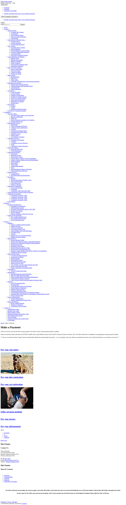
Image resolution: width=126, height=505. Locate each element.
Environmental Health (13, 152)
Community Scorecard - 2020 (19, 195)
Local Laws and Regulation (18, 98)
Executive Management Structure (20, 52)
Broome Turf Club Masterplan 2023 (20, 249)
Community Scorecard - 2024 (19, 198)
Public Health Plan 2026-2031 (19, 171)
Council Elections (16, 54)
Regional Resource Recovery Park (20, 248)
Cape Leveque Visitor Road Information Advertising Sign (26, 280)
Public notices (15, 80)
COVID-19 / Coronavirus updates (17, 110)
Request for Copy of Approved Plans (21, 235)
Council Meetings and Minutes (16, 57)
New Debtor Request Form (18, 218)
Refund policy (15, 103)
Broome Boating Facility (17, 240)
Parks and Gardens (13, 147)
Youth (12, 144)
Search (2, 24)
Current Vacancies (16, 43)
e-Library (13, 129)
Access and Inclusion (16, 187)
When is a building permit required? (20, 224)
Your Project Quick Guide (18, 229)
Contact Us (7, 308)
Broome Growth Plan (17, 211)
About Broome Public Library (19, 132)
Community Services (13, 138)
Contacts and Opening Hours (19, 131)
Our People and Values (17, 35)
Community (7, 112)
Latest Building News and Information (21, 231)
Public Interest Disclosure (18, 100)
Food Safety (14, 154)
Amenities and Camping (17, 140)
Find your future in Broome (18, 37)
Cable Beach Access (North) (18, 306)
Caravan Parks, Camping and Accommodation (23, 158)
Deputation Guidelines (17, 66)
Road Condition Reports (17, 303)
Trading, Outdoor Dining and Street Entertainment (24, 160)
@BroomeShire (8, 477)
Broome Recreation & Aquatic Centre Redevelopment (25, 241)
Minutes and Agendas (17, 60)
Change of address (16, 72)
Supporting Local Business (18, 206)
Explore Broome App (17, 121)
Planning (10, 281)
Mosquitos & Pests (16, 155)
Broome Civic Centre (13, 311)
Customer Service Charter (18, 47)
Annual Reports (15, 87)
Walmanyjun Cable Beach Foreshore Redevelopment (25, 243)
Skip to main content (6, 1)
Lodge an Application (17, 228)
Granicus (24, 503)
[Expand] (9, 29)
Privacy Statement (12, 502)
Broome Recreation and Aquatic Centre (18, 314)
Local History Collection (17, 137)
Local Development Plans (18, 283)
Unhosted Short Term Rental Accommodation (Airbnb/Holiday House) (30, 294)
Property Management (14, 297)
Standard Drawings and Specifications (21, 274)
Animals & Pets (15, 174)
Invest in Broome (15, 212)
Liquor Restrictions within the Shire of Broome (20, 192)
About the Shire (12, 30)
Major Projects (11, 238)
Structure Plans (15, 285)
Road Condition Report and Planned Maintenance (24, 277)
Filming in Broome (16, 184)
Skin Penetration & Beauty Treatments (21, 169)
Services (6, 221)
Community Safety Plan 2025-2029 (20, 191)
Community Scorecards (14, 194)
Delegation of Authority (17, 101)
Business (6, 203)
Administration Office (13, 309)
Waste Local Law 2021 (17, 263)
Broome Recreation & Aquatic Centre (21, 180)
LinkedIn (6, 478)
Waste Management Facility (18, 261)
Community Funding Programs (19, 146)
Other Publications (16, 89)
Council (6, 29)
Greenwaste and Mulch (17, 257)
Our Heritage (14, 33)
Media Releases (15, 77)
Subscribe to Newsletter (10, 481)
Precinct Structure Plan (17, 295)
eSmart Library (15, 135)
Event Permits (11, 201)
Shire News (14, 78)
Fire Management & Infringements (20, 175)
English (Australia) (19, 13)
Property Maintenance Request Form (21, 300)
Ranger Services (12, 172)
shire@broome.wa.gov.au (11, 460)
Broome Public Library (14, 123)
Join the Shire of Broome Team (16, 40)
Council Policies (15, 94)
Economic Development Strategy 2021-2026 (23, 209)
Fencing (13, 234)
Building (10, 223)
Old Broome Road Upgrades (19, 252)
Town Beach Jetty (16, 183)
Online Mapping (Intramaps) (18, 288)
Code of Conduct (15, 92)
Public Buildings (15, 161)
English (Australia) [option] (19, 19)
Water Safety (14, 163)
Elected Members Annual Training (20, 50)
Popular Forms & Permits (14, 215)
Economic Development (14, 204)
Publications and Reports (14, 83)
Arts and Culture (12, 114)
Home (2, 323)
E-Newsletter (11, 320)
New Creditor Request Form (18, 217)
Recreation (10, 177)
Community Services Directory (19, 143)
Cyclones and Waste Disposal (19, 255)
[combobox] (9, 17)
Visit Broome (14, 38)
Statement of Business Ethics (19, 109)
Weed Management (16, 151)
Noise (12, 167)
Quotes (13, 107)
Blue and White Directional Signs (20, 275)
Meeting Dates (15, 58)
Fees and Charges (16, 70)
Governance (11, 90)
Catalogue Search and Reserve (19, 127)
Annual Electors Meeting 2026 (19, 64)
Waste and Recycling (13, 254)
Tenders (13, 106)
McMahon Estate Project (17, 246)
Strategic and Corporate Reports (19, 84)
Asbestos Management (17, 166)
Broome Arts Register (17, 117)
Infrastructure (11, 272)
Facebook (6, 475)
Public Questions (15, 63)
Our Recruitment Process (18, 44)
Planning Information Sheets (18, 291)
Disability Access (15, 134)
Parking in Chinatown (17, 305)
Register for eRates (16, 74)
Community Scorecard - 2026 (19, 200)
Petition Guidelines (16, 61)
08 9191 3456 (6, 458)
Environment (11, 269)
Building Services (16, 226)
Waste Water (14, 164)
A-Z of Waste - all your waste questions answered (24, 265)
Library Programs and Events (19, 126)
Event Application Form (17, 220)
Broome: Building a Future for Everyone (22, 214)
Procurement (11, 104)
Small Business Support (17, 208)
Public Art (13, 118)
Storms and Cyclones (16, 157)
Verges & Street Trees (17, 149)
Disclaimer (4, 502)
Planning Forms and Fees (18, 289)
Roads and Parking (13, 301)
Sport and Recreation (16, 181)
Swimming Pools (15, 232)
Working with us (15, 41)
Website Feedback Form (12, 461)
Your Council (11, 46)
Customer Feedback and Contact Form (18, 318)
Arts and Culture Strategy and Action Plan (22, 115)
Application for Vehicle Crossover (20, 278)
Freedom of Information (17, 95)
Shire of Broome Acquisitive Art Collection (22, 120)
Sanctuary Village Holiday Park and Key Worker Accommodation (29, 251)
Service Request (12, 317)
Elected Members (15, 49)
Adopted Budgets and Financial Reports (22, 86)
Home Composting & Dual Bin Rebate (21, 268)
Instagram (6, 480)
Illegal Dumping (15, 258)
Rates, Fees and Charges (14, 67)
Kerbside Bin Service (17, 260)
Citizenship (14, 189)
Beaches (13, 178)
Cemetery (13, 141)
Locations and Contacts (17, 32)
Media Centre (11, 75)
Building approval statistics (18, 237)
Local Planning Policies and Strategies (21, 286)
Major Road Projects (16, 244)
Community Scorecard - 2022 (19, 197)
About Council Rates (16, 69)
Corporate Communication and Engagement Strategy (25, 81)
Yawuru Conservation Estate (18, 271)
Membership (14, 124)
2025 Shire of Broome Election (19, 55)
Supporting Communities (14, 186)
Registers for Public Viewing (19, 97)
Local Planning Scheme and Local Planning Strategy (25, 292)
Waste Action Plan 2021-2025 (19, 266)
